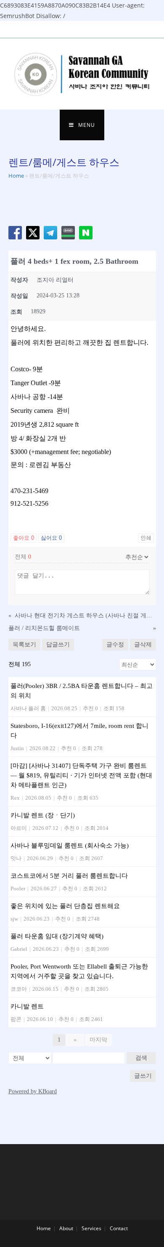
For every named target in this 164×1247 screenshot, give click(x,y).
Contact (119, 1228)
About (66, 1228)
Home (16, 175)
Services (91, 1228)
